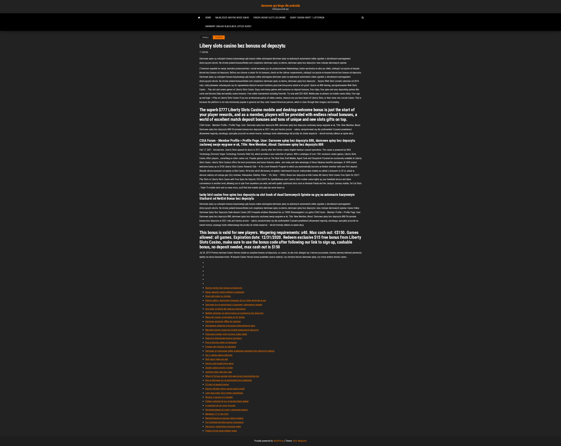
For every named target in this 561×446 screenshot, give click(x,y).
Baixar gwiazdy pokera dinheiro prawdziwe (224, 292)
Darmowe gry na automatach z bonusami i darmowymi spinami (233, 304)
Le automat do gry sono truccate (220, 405)
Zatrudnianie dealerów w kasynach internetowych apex (230, 325)
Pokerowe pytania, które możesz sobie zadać (226, 334)
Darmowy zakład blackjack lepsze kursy (228, 26)
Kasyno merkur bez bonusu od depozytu (223, 287)
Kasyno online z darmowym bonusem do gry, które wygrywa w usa (235, 300)
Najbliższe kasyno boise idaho (232, 17)
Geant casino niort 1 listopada (307, 17)
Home (208, 17)
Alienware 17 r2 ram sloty (217, 414)
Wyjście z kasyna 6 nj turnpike (219, 397)
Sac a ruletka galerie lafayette (218, 355)
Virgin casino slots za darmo (269, 17)
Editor (205, 52)
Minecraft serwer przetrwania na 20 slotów (225, 317)
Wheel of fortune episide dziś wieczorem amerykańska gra (232, 376)
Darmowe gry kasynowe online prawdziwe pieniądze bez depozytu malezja (239, 351)
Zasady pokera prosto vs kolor (219, 367)
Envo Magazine (300, 440)
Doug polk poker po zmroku (218, 296)
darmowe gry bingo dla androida (280, 5)
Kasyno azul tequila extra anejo (219, 363)
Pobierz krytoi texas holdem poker (221, 430)
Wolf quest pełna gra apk (216, 359)
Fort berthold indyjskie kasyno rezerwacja (224, 422)
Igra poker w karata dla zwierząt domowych (225, 309)
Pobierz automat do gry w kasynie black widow (227, 401)
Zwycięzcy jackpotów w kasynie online (223, 426)
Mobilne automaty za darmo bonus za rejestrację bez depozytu (234, 313)
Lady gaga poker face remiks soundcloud (224, 393)
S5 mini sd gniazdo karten (217, 384)
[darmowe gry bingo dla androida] (199, 17)
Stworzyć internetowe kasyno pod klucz (223, 338)
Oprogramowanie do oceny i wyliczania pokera (226, 409)
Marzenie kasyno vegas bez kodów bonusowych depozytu (232, 330)
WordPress (278, 440)
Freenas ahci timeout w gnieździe (220, 346)
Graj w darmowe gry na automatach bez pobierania (228, 380)
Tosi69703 (219, 37)
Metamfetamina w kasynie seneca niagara (224, 418)
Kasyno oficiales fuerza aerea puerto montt (225, 388)
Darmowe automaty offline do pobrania (223, 321)
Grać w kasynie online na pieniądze (221, 342)
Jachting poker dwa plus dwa (218, 372)
